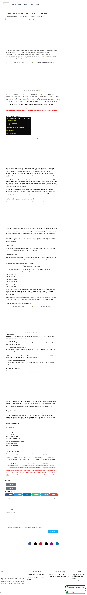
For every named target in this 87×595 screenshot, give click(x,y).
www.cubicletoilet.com (12, 436)
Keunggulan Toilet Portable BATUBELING (15, 127)
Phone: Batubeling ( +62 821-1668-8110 (78, 575)
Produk (25, 4)
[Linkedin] (57, 543)
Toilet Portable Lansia (13, 124)
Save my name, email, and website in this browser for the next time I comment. (25, 527)
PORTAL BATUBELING (11, 133)
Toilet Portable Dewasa (13, 123)
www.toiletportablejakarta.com (14, 438)
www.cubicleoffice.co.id (12, 434)
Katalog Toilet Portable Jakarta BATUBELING (16, 126)
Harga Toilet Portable (11, 129)
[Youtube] (40, 543)
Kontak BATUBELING (11, 131)
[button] (9, 494)
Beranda (14, 4)
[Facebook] (29, 543)
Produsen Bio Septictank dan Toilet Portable (16, 122)
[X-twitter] (35, 543)
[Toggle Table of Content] (28, 119)
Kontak (31, 4)
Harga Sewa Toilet (11, 130)
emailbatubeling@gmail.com (78, 580)
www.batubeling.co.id (11, 433)
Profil (19, 4)
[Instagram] (51, 543)
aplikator (10, 54)
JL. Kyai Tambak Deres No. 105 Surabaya (36, 574)
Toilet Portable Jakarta (11, 120)
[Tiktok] (46, 543)
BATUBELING (9, 50)
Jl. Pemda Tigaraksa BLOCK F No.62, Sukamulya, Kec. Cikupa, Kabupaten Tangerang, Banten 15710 (59, 576)
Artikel (37, 4)
